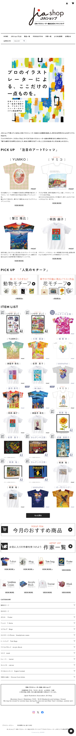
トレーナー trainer (7, 659)
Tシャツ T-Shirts (7, 623)
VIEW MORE (19, 205)
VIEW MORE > (9, 569)
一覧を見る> (19, 298)
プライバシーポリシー (8, 725)
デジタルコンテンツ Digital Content (13, 671)
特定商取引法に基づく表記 (24, 725)
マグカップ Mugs (7, 629)
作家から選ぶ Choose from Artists (13, 677)
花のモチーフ (5, 611)
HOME (6, 36)
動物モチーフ (5, 605)
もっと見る (38, 515)
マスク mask (5, 653)
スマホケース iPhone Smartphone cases (15, 635)
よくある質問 (58, 36)
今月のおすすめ (38, 36)
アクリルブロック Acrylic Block (11, 647)
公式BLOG (7, 41)
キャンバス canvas (7, 665)
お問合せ (68, 36)
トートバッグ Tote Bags (9, 641)
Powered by (36, 732)
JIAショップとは (16, 36)
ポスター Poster (6, 617)
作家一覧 (48, 36)
